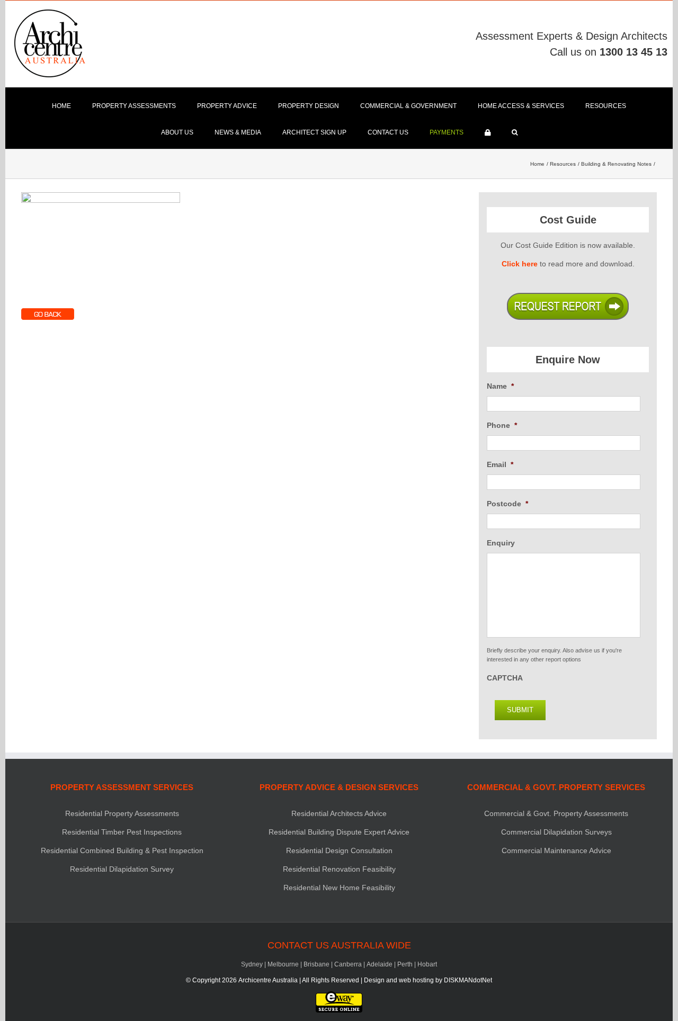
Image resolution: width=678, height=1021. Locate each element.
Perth (405, 964)
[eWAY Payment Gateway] (339, 996)
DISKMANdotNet (468, 980)
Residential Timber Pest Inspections (122, 832)
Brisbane (316, 964)
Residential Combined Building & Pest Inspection (122, 850)
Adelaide (379, 964)
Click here (520, 263)
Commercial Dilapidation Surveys (556, 832)
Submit (520, 710)
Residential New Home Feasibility (339, 887)
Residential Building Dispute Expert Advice (339, 832)
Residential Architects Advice (339, 813)
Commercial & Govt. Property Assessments (556, 813)
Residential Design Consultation (339, 850)
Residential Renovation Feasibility (339, 869)
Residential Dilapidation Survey (122, 869)
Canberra (348, 964)
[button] (515, 132)
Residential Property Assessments (122, 813)
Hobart (427, 964)
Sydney (252, 964)
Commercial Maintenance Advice (556, 850)
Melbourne (283, 964)
